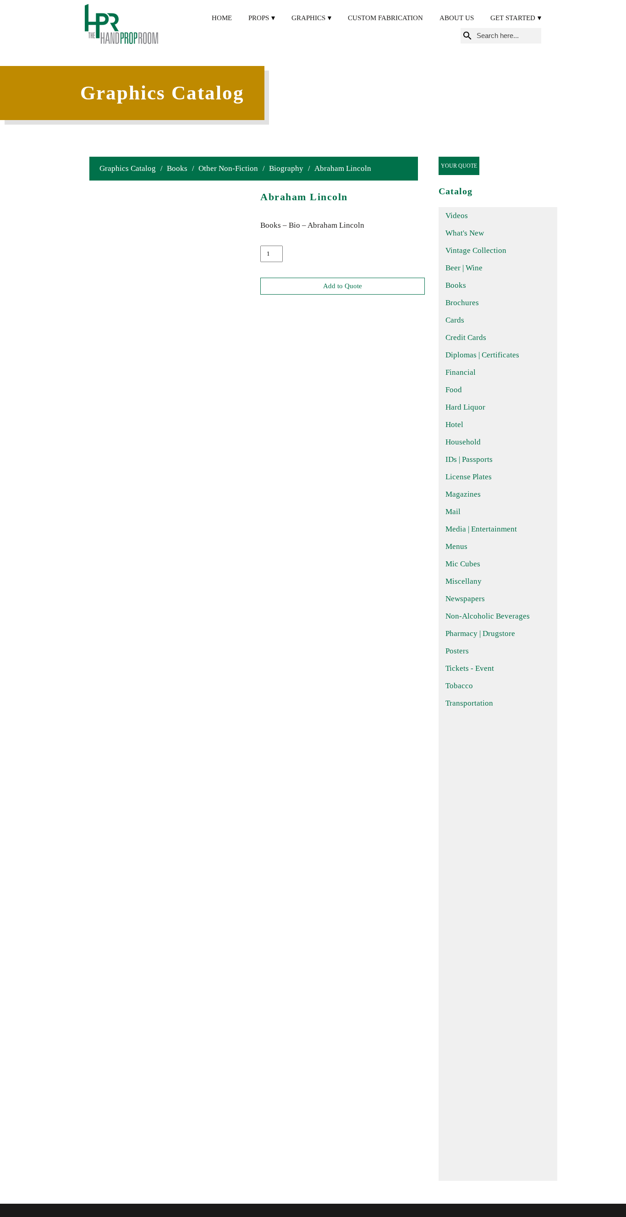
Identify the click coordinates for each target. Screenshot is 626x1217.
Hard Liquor (465, 407)
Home (222, 18)
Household (463, 442)
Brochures (462, 302)
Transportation (469, 703)
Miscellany (463, 581)
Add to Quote (342, 286)
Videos (456, 215)
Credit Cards (465, 337)
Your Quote (459, 166)
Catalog (455, 191)
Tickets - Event (469, 668)
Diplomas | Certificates (482, 355)
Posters (457, 651)
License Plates (468, 476)
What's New (464, 233)
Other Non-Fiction (228, 168)
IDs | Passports (469, 459)
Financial (460, 372)
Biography (286, 168)
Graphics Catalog (127, 168)
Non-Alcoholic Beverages (487, 616)
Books (177, 168)
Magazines (463, 494)
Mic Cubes (462, 563)
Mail (453, 511)
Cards (454, 320)
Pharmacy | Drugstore (480, 633)
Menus (456, 546)
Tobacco (459, 685)
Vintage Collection (475, 250)
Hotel (454, 424)
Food (453, 389)
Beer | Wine (464, 267)
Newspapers (465, 598)
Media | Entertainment (481, 529)
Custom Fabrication (385, 18)
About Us (456, 18)
